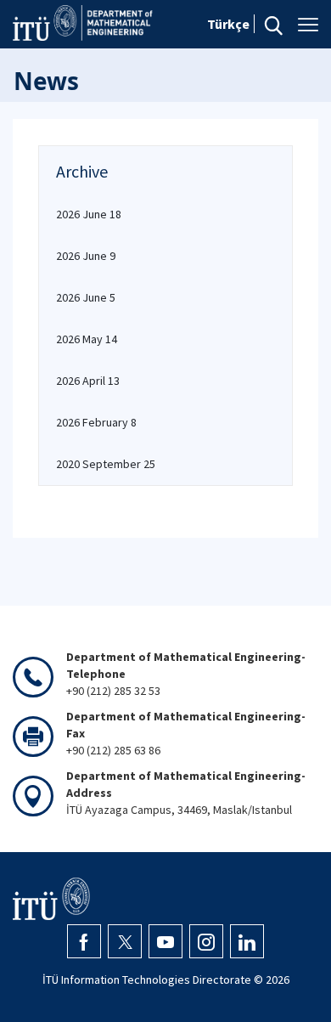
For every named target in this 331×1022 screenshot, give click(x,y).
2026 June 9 (85, 255)
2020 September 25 (105, 463)
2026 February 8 (96, 422)
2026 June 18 (88, 214)
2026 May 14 (86, 339)
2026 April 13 (88, 380)
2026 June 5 (85, 297)
